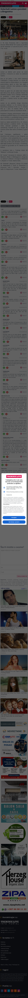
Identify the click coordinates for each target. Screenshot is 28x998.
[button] (14, 495)
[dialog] (14, 499)
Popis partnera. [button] (6, 504)
